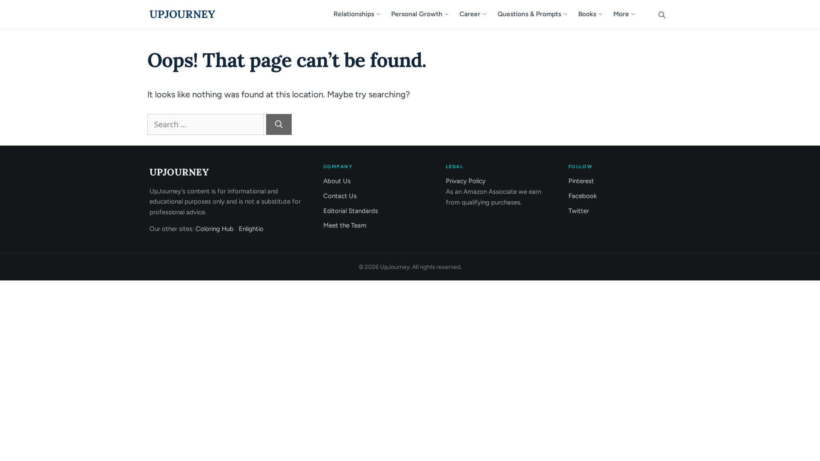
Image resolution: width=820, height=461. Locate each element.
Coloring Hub (215, 229)
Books (587, 14)
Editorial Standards (350, 211)
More (621, 14)
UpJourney (182, 14)
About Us (337, 181)
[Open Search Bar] (662, 14)
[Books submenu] (604, 14)
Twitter (578, 211)
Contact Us (340, 196)
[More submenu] (636, 14)
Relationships (354, 14)
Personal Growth (416, 14)
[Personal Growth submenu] (450, 14)
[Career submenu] (488, 14)
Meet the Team (344, 225)
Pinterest (581, 181)
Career (470, 14)
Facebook (582, 196)
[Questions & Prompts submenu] (569, 14)
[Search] (279, 124)
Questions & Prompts (529, 14)
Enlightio (251, 229)
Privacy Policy (466, 181)
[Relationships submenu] (382, 14)
